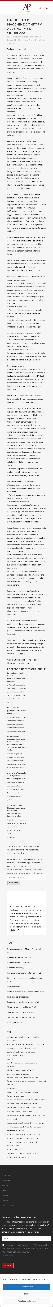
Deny (26, 1294)
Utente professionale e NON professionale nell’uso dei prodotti (16, 776)
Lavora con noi (8, 1205)
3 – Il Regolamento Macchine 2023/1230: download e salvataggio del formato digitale (16, 810)
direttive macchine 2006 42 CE (21, 1070)
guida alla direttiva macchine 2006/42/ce (26, 1100)
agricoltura (12, 1044)
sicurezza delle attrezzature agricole (23, 1135)
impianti (11, 1104)
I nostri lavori (12, 987)
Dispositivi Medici (14, 968)
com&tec (14, 1048)
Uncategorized (13, 1023)
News (4, 1190)
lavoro (19, 1108)
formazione (12, 1096)
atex (20, 1044)
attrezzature (28, 1044)
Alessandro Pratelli (27, 40)
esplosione (12, 1088)
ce (24, 846)
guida (20, 1096)
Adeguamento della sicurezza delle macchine (23, 1038)
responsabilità (13, 1119)
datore (10, 1059)
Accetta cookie (26, 1287)
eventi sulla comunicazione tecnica (22, 1092)
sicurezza (20, 1131)
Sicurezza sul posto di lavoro (19, 1007)
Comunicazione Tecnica (17, 957)
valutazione (23, 1157)
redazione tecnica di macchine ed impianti (26, 1115)
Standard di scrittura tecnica (18, 1012)
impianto (11, 850)
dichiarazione (32, 846)
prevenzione (26, 1111)
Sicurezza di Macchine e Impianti (20, 1002)
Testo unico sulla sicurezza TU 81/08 (23, 1153)
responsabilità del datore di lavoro (22, 1123)
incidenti (24, 1104)
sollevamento (13, 1149)
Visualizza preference (26, 1301)
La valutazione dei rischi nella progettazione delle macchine (16, 677)
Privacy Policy (7, 1256)
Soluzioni (6, 1175)
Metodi (5, 1185)
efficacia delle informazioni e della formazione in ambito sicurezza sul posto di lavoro (26, 1081)
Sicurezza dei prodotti (16, 997)
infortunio (11, 1108)
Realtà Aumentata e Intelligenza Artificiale (24, 992)
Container (6, 1180)
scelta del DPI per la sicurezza (27, 1127)
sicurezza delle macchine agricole (22, 1138)
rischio (10, 1127)
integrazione (22, 850)
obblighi (21, 853)
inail (17, 1104)
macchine (33, 850)
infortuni (33, 1104)
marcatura (12, 853)
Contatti (5, 1195)
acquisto (18, 846)
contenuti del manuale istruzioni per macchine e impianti (23, 1053)
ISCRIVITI (7, 1266)
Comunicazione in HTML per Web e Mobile (25, 949)
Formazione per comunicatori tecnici (22, 973)
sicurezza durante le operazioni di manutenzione (22, 1144)
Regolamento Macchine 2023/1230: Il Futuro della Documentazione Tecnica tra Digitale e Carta (16, 743)
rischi (40, 1123)
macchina (27, 1108)
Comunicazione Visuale (17, 963)
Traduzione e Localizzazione (19, 1017)
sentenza (11, 1131)
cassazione (39, 1044)
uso (15, 1157)
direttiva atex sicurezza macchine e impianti (23, 1064)
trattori (10, 1157)
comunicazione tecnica (29, 1048)
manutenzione (13, 1111)
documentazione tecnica (18, 1074)
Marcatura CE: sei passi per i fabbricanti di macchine (16, 710)
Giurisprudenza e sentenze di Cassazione (24, 978)
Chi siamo (6, 1200)
